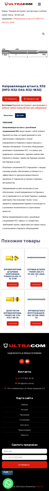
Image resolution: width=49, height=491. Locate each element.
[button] (43, 34)
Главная (5, 11)
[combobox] (5, 457)
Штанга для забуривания (34, 107)
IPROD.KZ (39, 486)
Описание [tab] (8, 115)
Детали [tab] (20, 115)
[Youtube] (27, 361)
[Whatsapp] (21, 361)
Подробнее (12, 284)
